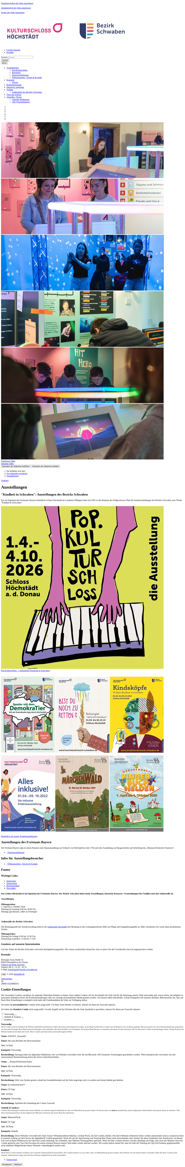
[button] (13, 68)
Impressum (11, 881)
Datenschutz (12, 883)
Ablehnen (18, 1164)
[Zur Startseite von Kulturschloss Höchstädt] (66, 45)
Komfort (8, 1019)
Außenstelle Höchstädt (57, 927)
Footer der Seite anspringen (13, 12)
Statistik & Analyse (12, 1017)
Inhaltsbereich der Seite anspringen (16, 8)
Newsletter (11, 888)
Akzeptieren (7, 1164)
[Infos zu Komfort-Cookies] (13, 1020)
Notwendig (9, 1014)
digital (19, 974)
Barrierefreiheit (13, 886)
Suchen (4, 57)
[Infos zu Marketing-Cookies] (22, 1017)
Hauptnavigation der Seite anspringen (17, 3)
